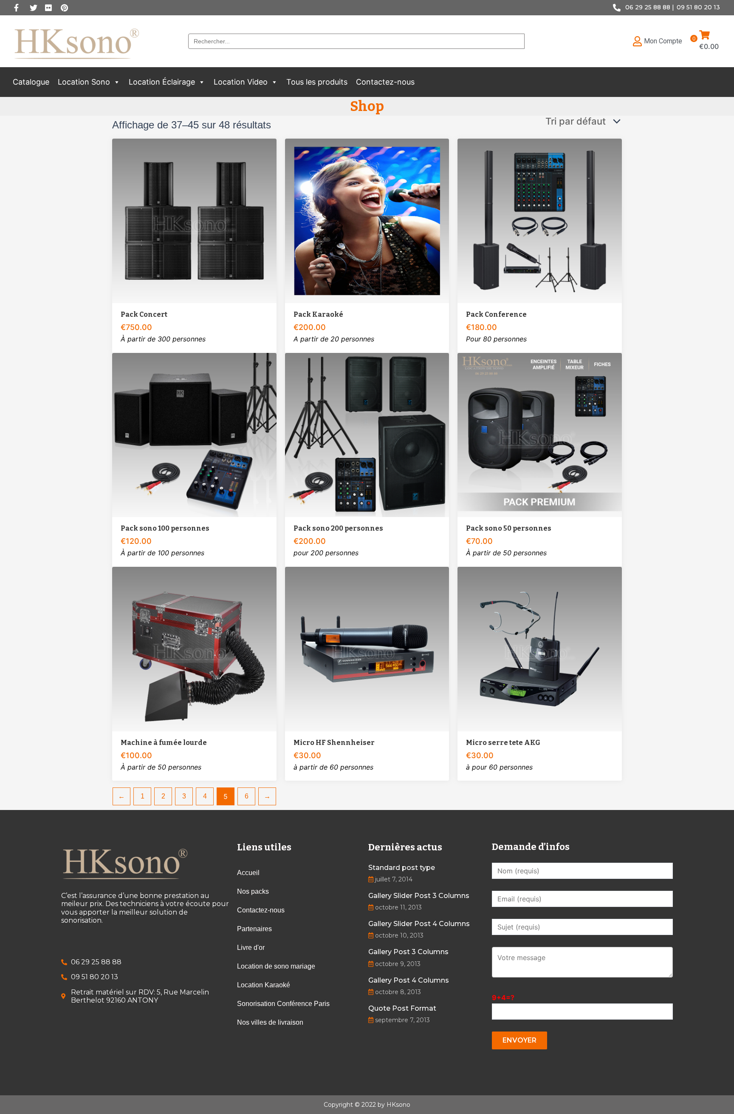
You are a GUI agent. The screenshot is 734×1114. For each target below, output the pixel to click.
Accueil (248, 872)
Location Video (241, 81)
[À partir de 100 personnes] (194, 435)
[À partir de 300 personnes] (194, 221)
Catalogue (31, 81)
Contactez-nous (385, 81)
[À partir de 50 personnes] (539, 435)
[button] (116, 82)
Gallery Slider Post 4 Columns (419, 924)
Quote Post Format (402, 1008)
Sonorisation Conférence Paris (283, 1003)
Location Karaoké (263, 985)
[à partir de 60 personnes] (367, 649)
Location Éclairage (162, 81)
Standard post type (401, 868)
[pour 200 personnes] (367, 435)
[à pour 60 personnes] (539, 649)
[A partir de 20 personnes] (367, 221)
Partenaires (254, 928)
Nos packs (253, 891)
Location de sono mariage (276, 966)
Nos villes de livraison (270, 1022)
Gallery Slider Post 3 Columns (418, 896)
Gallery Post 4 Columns (408, 980)
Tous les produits (316, 81)
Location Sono (84, 81)
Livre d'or (251, 947)
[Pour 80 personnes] (539, 221)
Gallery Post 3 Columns (408, 952)
